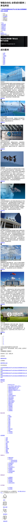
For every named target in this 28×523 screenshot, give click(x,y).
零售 (9, 423)
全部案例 (10, 477)
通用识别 (10, 403)
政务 (7, 439)
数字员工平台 (11, 384)
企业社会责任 (11, 482)
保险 (9, 419)
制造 (9, 422)
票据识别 (10, 405)
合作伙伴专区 (14, 460)
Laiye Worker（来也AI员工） (14, 386)
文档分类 (10, 407)
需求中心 (10, 391)
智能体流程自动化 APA (13, 387)
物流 (9, 424)
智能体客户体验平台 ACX (14, 390)
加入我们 (10, 488)
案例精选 (10, 478)
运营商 (9, 416)
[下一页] (15, 344)
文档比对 (10, 409)
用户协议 (3, 380)
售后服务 (10, 468)
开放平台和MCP (12, 395)
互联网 (7, 448)
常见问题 (10, 472)
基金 (9, 420)
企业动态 (10, 480)
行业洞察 (10, 481)
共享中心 (10, 392)
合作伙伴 (10, 458)
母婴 (7, 451)
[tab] (14, 23)
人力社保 (10, 433)
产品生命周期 (11, 471)
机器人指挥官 (11, 401)
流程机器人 (11, 399)
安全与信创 (11, 396)
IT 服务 (7, 441)
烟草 (9, 430)
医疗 (9, 426)
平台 (3, 23)
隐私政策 (3, 379)
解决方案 (4, 24)
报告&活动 (10, 457)
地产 (9, 427)
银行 (9, 418)
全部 (7, 437)
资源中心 (4, 27)
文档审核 (10, 410)
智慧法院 (10, 428)
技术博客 (10, 464)
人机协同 (10, 394)
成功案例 (4, 25)
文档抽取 (10, 406)
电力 (9, 415)
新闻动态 (4, 28)
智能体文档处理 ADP (13, 388)
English (2, 32)
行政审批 (10, 431)
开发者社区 (11, 463)
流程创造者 (11, 398)
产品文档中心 (11, 467)
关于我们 (4, 30)
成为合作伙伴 (14, 461)
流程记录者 (11, 402)
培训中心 (10, 465)
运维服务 (10, 469)
